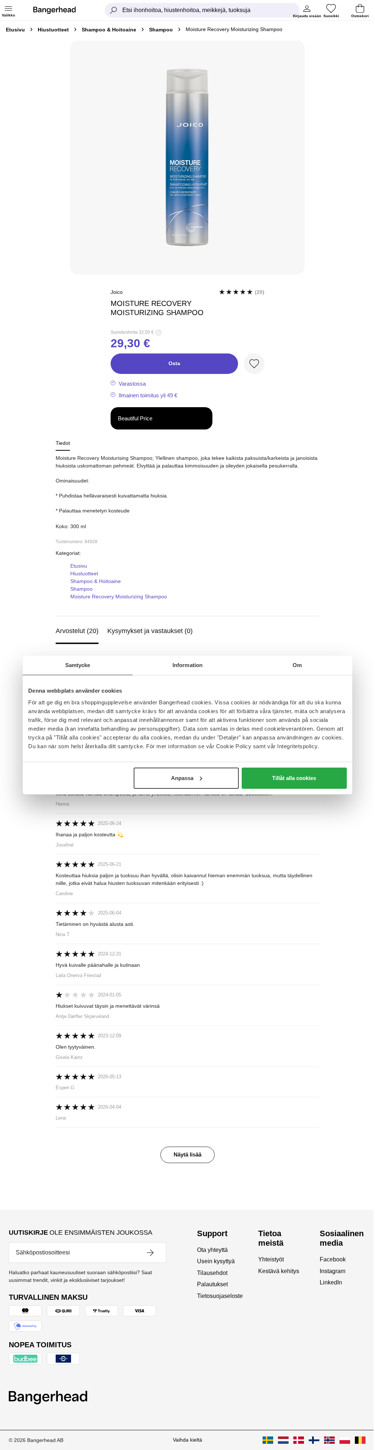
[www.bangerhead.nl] (283, 1440)
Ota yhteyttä (212, 1250)
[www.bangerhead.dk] (299, 1440)
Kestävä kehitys (278, 1271)
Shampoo (161, 30)
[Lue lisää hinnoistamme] (158, 333)
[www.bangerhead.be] (360, 1440)
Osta (174, 363)
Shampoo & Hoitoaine (109, 30)
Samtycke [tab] (77, 665)
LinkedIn (331, 1282)
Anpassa (182, 778)
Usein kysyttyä (216, 1261)
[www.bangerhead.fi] (314, 1440)
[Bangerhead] (60, 10)
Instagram (332, 1271)
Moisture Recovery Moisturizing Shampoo (118, 596)
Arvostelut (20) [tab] (77, 631)
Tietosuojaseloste (220, 1296)
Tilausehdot (212, 1273)
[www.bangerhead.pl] (345, 1440)
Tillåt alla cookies (294, 778)
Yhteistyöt (271, 1259)
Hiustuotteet (53, 30)
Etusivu (15, 30)
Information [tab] (187, 665)
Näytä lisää (187, 1154)
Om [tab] (297, 665)
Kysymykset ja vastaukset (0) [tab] (150, 631)
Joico (117, 292)
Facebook (333, 1259)
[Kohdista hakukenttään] (113, 10)
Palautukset (212, 1284)
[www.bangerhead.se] (268, 1440)
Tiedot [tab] (63, 443)
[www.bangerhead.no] (329, 1440)
